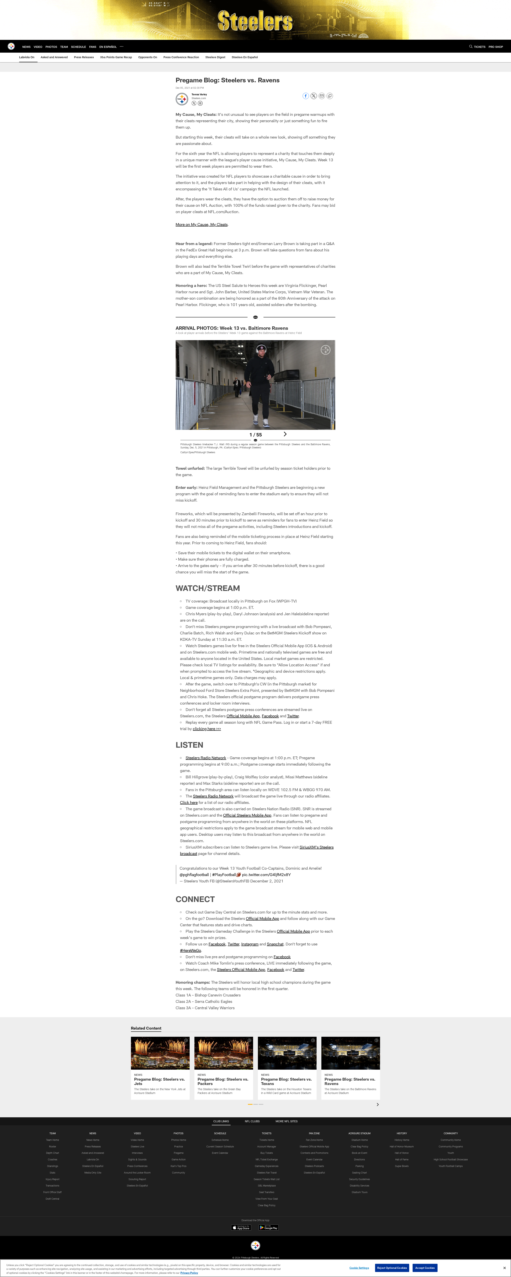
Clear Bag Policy (266, 1205)
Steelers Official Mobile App (241, 969)
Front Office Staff (52, 1192)
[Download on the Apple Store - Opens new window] (241, 1228)
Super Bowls (402, 1166)
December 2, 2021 (266, 880)
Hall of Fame (401, 1159)
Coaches (52, 1159)
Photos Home (178, 1139)
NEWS (92, 1133)
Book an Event (359, 1152)
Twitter (293, 715)
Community (178, 1172)
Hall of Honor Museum (402, 1146)
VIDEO (137, 1133)
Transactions (52, 1185)
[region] (255, 1268)
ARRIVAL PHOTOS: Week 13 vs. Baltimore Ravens (232, 328)
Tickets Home (266, 1139)
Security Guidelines (359, 1179)
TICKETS (266, 1133)
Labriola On (93, 1159)
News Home (92, 1139)
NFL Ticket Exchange (267, 1159)
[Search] (470, 46)
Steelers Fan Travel (267, 1172)
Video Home (137, 1139)
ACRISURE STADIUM (359, 1133)
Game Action (179, 1159)
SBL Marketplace (267, 1185)
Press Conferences (137, 1166)
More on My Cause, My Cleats (202, 224)
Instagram (249, 943)
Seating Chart (359, 1172)
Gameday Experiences (266, 1166)
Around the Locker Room (137, 1172)
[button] (250, 1104)
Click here (189, 802)
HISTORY (402, 1133)
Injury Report (52, 1179)
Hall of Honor (402, 1152)
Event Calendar (220, 1152)
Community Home (451, 1139)
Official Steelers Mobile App (247, 815)
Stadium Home (360, 1139)
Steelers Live (137, 1146)
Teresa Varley (199, 94)
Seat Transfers (266, 1192)
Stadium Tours (359, 1192)
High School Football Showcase (451, 1159)
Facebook (270, 715)
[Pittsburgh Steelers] (255, 1246)
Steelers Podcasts (314, 1166)
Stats (52, 1172)
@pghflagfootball (194, 874)
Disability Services (359, 1185)
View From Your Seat (267, 1198)
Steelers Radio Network (206, 757)
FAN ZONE (314, 1133)
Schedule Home (220, 1139)
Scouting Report (137, 1179)
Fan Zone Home (314, 1139)
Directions (359, 1159)
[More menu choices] (121, 46)
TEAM (53, 1133)
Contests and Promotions (314, 1152)
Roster (52, 1146)
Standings (52, 1166)
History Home (402, 1139)
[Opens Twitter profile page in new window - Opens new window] (194, 103)
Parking (360, 1166)
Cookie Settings (359, 1267)
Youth (451, 1152)
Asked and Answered (93, 1152)
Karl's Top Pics (178, 1166)
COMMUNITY (451, 1133)
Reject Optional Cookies (392, 1267)
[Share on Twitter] (314, 98)
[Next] (285, 434)
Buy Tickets (266, 1152)
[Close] (504, 1267)
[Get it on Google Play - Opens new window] (268, 1229)
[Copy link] (330, 96)
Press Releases (93, 1146)
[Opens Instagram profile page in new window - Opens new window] (200, 103)
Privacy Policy (189, 1272)
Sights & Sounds (137, 1159)
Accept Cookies (425, 1267)
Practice (178, 1146)
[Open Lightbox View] (255, 399)
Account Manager (266, 1146)
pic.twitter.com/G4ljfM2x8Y (266, 874)
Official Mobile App (243, 715)
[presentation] (378, 1105)
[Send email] (322, 98)
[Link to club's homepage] (11, 46)
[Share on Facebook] (306, 98)
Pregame (178, 1152)
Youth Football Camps (451, 1166)
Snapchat (275, 943)
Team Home (52, 1139)
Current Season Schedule (220, 1146)
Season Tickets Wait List (267, 1179)
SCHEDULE (220, 1133)
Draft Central (52, 1198)
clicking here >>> (207, 728)
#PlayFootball (224, 874)
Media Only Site (92, 1172)
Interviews (137, 1152)
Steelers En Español (92, 1166)
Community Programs (451, 1146)
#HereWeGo (190, 950)
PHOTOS (178, 1133)
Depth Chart (52, 1152)
